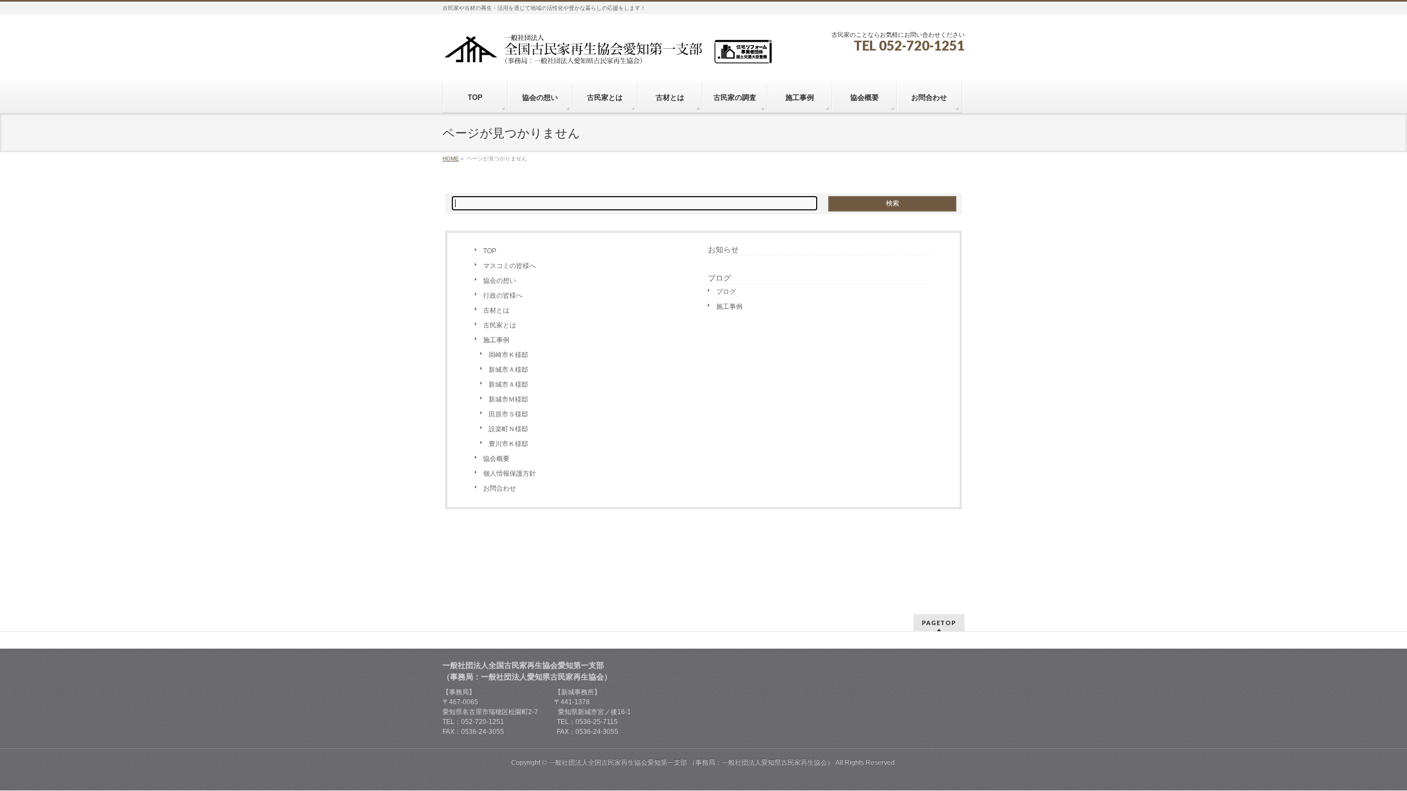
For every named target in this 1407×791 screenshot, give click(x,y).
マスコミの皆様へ (509, 266)
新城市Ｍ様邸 (508, 399)
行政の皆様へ (503, 295)
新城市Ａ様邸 (508, 370)
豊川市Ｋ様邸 (508, 444)
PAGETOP (939, 622)
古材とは (496, 310)
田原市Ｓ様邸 (508, 414)
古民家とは (499, 325)
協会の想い (499, 281)
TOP (489, 251)
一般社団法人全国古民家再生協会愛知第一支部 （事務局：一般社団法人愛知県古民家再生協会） (691, 762)
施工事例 (496, 340)
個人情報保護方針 (509, 473)
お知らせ (723, 249)
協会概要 (496, 459)
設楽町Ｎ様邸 (508, 429)
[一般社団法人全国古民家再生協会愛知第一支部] (607, 53)
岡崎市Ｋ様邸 (508, 355)
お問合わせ (499, 488)
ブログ (726, 292)
